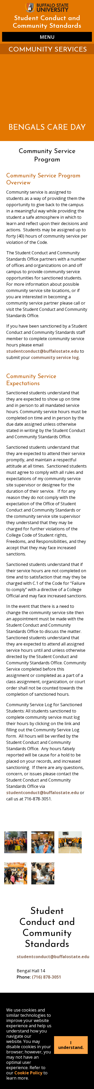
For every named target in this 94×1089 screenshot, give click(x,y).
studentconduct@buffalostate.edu (42, 351)
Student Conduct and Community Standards (47, 22)
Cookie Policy (28, 1073)
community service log (55, 357)
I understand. (71, 1045)
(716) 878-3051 (46, 977)
